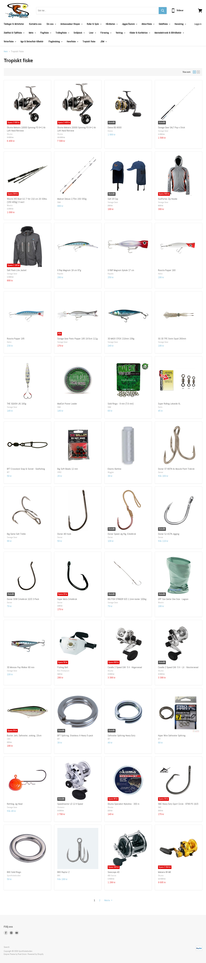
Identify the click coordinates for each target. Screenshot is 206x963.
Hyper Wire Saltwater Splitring (171, 735)
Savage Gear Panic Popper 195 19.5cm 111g (77, 338)
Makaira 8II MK (164, 872)
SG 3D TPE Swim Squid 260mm (172, 338)
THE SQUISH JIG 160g (16, 403)
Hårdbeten (111, 24)
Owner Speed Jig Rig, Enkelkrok (122, 533)
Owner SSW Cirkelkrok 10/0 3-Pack (23, 599)
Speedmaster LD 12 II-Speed (70, 803)
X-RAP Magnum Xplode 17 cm (121, 270)
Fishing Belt (62, 667)
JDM (102, 41)
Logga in (197, 23)
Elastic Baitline (114, 468)
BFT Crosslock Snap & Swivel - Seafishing (26, 468)
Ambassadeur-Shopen (70, 24)
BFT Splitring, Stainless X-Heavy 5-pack (75, 735)
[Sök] (163, 10)
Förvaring (104, 32)
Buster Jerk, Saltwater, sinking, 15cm (24, 735)
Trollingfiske (61, 32)
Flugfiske (44, 32)
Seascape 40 (113, 872)
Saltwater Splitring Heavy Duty (121, 735)
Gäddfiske (163, 24)
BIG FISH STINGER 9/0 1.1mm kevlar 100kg (127, 599)
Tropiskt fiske (89, 41)
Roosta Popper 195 (15, 338)
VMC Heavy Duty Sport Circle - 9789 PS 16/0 (178, 803)
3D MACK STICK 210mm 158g (121, 338)
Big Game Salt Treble (16, 533)
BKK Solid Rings (14, 872)
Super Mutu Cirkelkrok (67, 599)
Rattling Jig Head (14, 803)
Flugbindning (54, 41)
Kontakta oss (35, 24)
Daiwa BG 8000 (115, 127)
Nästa (107, 900)
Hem (6, 51)
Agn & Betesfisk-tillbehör (32, 41)
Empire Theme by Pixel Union (15, 954)
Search (7, 947)
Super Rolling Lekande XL (169, 403)
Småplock (78, 32)
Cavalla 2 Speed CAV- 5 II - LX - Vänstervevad (178, 667)
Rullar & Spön (93, 24)
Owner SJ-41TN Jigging (168, 533)
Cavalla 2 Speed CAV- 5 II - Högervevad (125, 667)
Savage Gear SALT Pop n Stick (171, 127)
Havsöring (179, 24)
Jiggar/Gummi (128, 24)
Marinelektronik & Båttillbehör (168, 32)
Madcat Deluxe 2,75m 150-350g (72, 198)
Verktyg (119, 32)
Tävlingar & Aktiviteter (14, 24)
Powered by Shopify (35, 954)
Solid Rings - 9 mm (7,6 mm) (121, 403)
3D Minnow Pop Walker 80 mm (20, 667)
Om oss (50, 24)
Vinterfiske (9, 41)
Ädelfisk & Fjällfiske (13, 32)
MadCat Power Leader (67, 403)
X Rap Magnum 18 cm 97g (69, 270)
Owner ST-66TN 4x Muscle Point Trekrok (176, 468)
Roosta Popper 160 (167, 270)
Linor (91, 32)
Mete (31, 32)
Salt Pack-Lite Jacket (17, 270)
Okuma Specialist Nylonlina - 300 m (123, 803)
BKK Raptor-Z (63, 872)
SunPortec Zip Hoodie (167, 198)
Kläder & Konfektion (139, 32)
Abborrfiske (147, 24)
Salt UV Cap (113, 198)
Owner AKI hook (64, 533)
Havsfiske (71, 41)
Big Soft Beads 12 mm (67, 468)
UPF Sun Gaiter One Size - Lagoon (173, 599)
